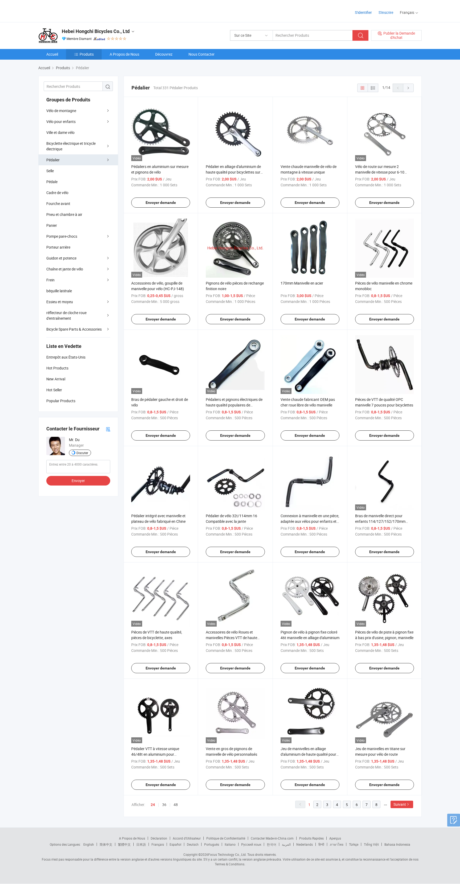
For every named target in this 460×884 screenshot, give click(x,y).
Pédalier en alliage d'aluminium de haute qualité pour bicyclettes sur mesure (233, 172)
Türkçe (353, 844)
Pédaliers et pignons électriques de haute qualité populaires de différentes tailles (234, 405)
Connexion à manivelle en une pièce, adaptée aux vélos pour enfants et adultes (310, 521)
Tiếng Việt (371, 844)
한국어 (271, 844)
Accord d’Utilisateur (187, 838)
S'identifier (363, 12)
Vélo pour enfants (61, 121)
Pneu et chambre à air (64, 214)
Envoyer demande (161, 202)
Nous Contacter (201, 54)
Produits (87, 54)
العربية (286, 844)
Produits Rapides (311, 838)
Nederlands (304, 844)
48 (176, 804)
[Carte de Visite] (108, 429)
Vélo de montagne (61, 110)
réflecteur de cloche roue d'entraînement (66, 315)
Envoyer (78, 480)
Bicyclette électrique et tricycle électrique (71, 146)
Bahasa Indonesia (397, 844)
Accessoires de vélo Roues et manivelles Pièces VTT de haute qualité (231, 638)
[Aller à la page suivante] (408, 88)
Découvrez (163, 54)
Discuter (82, 453)
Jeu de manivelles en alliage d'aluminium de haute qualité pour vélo (308, 754)
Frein (50, 279)
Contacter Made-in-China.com (272, 838)
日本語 (141, 844)
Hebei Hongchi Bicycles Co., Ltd (96, 31)
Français (157, 844)
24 (153, 805)
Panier (51, 225)
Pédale (52, 181)
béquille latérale (59, 290)
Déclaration (159, 838)
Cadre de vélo (57, 192)
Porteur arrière (58, 247)
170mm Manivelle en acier (302, 283)
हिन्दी (321, 844)
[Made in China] (72, 10)
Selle (50, 170)
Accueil (52, 54)
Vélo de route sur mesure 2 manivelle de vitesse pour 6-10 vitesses (379, 172)
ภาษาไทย (336, 844)
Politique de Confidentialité (225, 838)
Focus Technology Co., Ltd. (227, 854)
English (88, 844)
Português (211, 844)
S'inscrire (386, 12)
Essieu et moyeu (59, 301)
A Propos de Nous (124, 54)
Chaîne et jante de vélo (64, 269)
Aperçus (335, 838)
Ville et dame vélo (60, 132)
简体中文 (106, 844)
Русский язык (251, 844)
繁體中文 (124, 844)
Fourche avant (58, 203)
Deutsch (193, 844)
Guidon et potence (61, 258)
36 (164, 804)
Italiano (230, 844)
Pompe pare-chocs (61, 236)
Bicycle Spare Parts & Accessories (74, 329)
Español (175, 844)
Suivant (399, 804)
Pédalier (53, 159)
